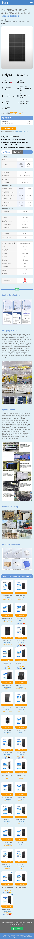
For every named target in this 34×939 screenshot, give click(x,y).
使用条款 (6, 935)
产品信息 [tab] (7, 152)
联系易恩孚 (22, 935)
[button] (15, 67)
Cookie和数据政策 (14, 935)
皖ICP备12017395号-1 (27, 937)
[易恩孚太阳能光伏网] (5, 3)
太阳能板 (3, 20)
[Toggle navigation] (31, 1)
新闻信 (28, 935)
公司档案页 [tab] (18, 152)
